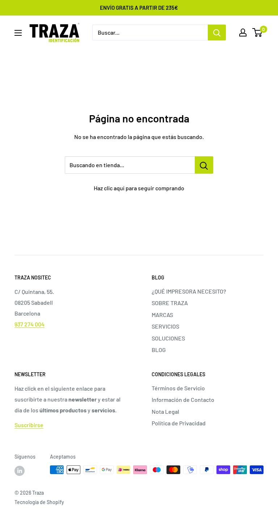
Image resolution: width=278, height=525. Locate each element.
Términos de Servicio (178, 388)
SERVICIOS (165, 326)
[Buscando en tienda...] (204, 165)
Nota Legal (165, 411)
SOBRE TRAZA (170, 302)
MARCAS (162, 314)
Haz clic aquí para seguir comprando (139, 188)
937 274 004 (29, 324)
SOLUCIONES (168, 338)
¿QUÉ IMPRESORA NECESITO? (189, 291)
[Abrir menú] (18, 33)
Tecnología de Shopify (39, 502)
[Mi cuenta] (243, 32)
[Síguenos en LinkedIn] (19, 470)
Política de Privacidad (179, 423)
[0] (257, 32)
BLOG (159, 349)
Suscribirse (28, 424)
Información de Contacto (183, 399)
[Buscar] (217, 32)
